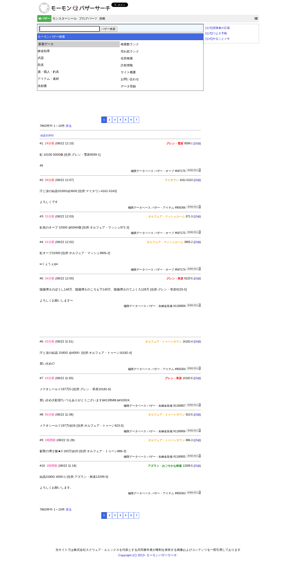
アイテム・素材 (48, 78)
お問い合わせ (130, 79)
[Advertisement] (118, 103)
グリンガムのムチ (51, 135)
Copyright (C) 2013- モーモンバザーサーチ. (148, 555)
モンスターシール (64, 18)
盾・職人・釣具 (48, 71)
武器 (41, 58)
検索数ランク (130, 44)
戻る (69, 125)
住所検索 (127, 58)
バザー (45, 18)
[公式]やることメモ (217, 38)
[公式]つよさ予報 (216, 33)
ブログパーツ (88, 18)
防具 (41, 65)
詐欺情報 (127, 65)
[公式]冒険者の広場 (217, 27)
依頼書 (42, 86)
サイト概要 (128, 72)
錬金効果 (44, 51)
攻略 (102, 18)
